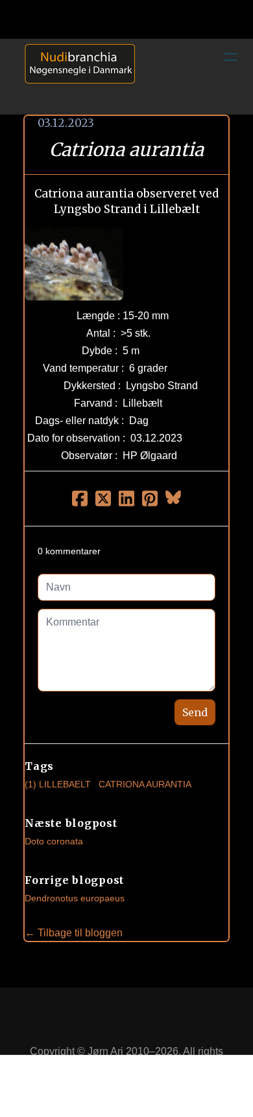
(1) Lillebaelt (58, 784)
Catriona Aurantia (145, 784)
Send (195, 712)
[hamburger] (231, 57)
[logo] (75, 76)
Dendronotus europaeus (75, 898)
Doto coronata (54, 841)
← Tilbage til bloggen (74, 932)
